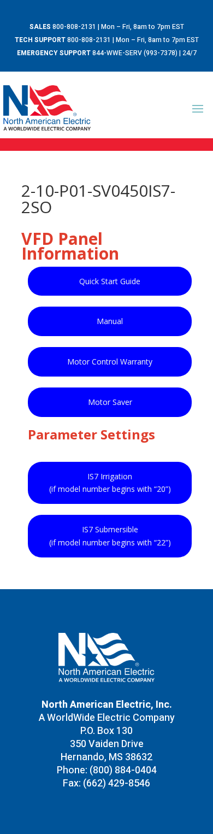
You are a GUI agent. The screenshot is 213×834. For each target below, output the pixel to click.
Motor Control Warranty (109, 361)
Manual (110, 321)
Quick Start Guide (109, 281)
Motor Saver (110, 402)
